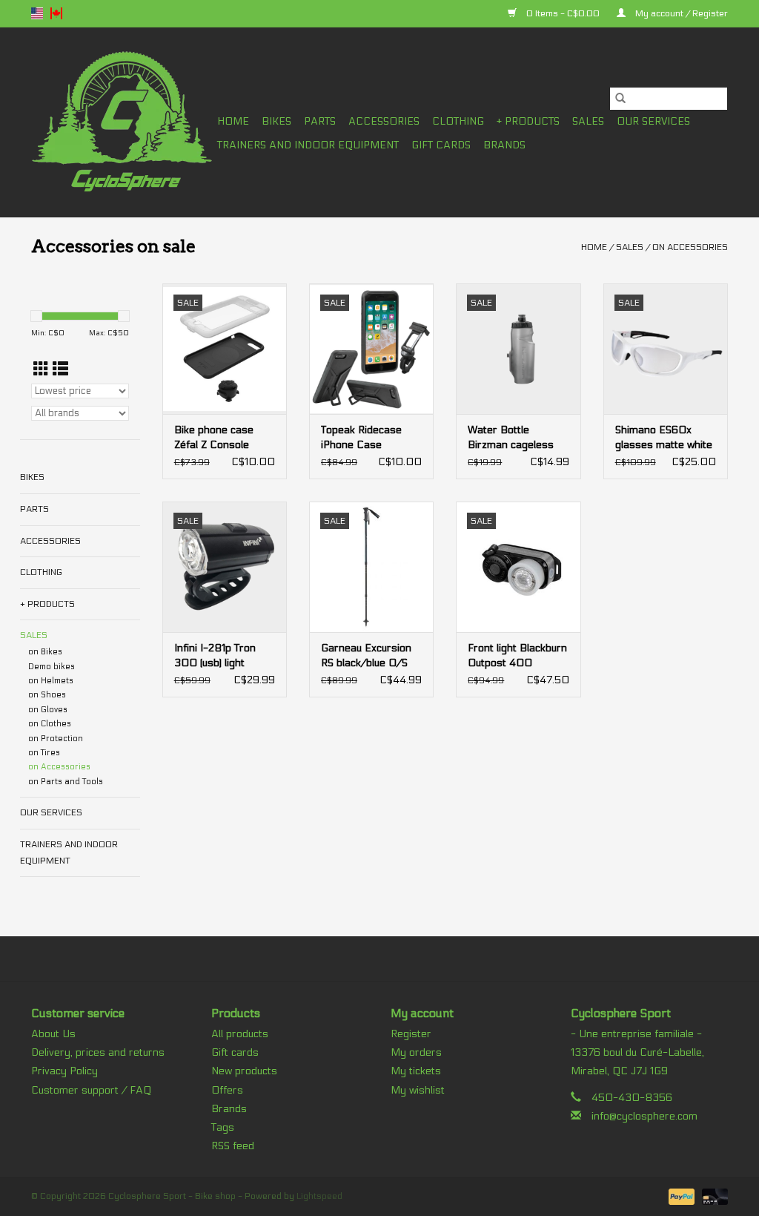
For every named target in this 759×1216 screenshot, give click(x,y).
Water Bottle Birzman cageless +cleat (511, 438)
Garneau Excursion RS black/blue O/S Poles (366, 656)
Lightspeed (319, 1196)
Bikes (276, 121)
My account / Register (680, 13)
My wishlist (418, 1090)
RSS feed (232, 1146)
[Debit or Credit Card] (712, 1196)
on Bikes (45, 652)
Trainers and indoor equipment (308, 145)
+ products (528, 121)
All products (239, 1034)
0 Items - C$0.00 (563, 13)
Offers (227, 1090)
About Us (53, 1034)
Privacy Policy (64, 1071)
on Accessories (690, 247)
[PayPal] (680, 1196)
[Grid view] (41, 370)
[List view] (60, 370)
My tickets (416, 1071)
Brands (504, 145)
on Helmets (50, 681)
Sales (588, 121)
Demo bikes (51, 666)
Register (411, 1034)
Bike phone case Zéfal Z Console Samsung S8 (213, 438)
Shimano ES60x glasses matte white (663, 437)
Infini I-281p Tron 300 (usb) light (215, 655)
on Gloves (47, 709)
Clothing (458, 121)
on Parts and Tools (65, 781)
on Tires (44, 752)
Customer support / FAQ (91, 1090)
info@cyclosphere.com (644, 1116)
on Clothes (49, 724)
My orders (416, 1052)
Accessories (384, 121)
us (37, 13)
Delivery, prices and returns (98, 1052)
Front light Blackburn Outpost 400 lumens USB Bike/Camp (517, 656)
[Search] (620, 99)
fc (56, 13)
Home (233, 121)
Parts (320, 121)
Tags (222, 1127)
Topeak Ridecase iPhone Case (361, 437)
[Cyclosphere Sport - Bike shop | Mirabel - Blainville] (122, 122)
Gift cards (441, 145)
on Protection (55, 738)
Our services (653, 121)
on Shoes (47, 695)
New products (244, 1071)
